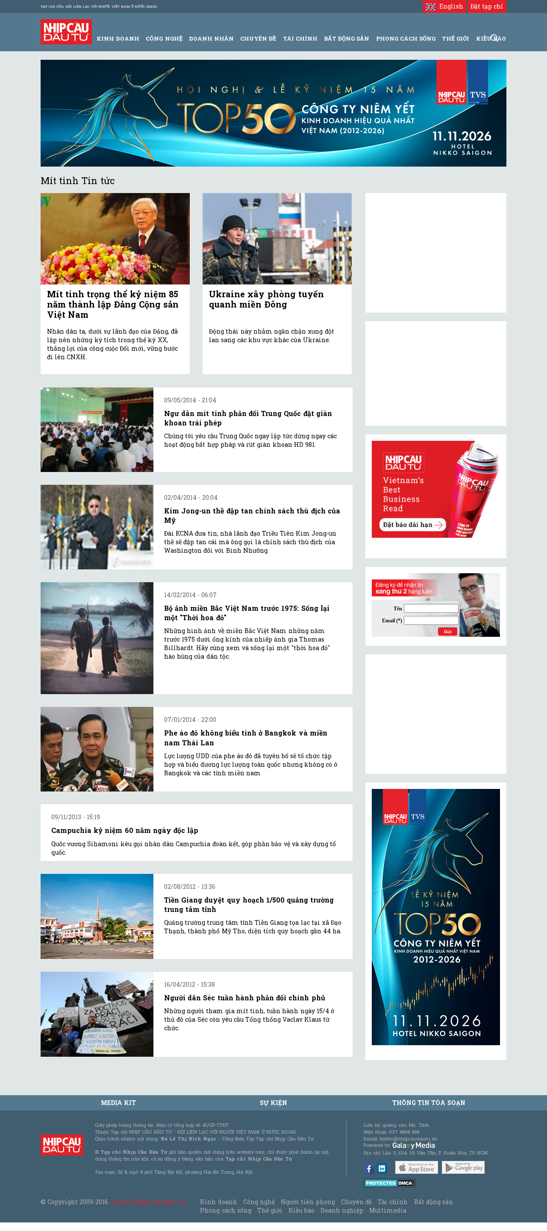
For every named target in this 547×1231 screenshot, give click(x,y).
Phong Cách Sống (405, 38)
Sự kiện (273, 1103)
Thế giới (455, 38)
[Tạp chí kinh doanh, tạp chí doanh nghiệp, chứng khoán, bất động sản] (66, 31)
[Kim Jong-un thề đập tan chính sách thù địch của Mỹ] (97, 527)
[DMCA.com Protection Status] (390, 1182)
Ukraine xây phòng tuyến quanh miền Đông (266, 299)
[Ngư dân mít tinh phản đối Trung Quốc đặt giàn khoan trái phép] (97, 429)
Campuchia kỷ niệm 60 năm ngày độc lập (124, 830)
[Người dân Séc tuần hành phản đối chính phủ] (97, 1014)
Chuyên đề (258, 38)
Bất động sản (346, 38)
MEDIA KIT (118, 1103)
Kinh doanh (218, 1202)
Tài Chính (300, 38)
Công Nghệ (164, 38)
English (449, 6)
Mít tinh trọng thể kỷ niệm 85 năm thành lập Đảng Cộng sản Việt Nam (113, 304)
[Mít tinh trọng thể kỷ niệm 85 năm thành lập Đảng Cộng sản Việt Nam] (115, 239)
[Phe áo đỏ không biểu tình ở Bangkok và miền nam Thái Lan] (97, 749)
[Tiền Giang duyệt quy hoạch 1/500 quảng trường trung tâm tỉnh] (97, 916)
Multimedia (387, 1210)
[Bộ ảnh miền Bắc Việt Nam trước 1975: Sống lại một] (97, 638)
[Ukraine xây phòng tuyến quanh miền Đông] (277, 239)
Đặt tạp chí (487, 6)
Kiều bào (301, 1210)
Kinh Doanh (118, 38)
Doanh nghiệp (342, 1210)
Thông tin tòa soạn (428, 1103)
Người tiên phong (308, 1202)
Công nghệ (259, 1202)
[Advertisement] (436, 714)
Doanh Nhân (211, 38)
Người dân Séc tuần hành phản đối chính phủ (244, 997)
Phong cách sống (225, 1210)
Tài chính (393, 1202)
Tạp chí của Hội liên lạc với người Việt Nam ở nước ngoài (99, 6)
